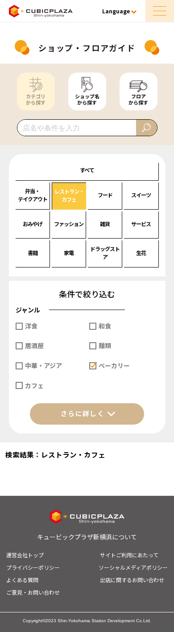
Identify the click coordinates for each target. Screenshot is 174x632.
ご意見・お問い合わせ (33, 592)
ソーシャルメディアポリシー (133, 567)
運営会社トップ (25, 555)
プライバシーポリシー (33, 567)
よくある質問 (22, 579)
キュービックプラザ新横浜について (87, 536)
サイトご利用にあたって (129, 555)
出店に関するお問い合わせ (132, 579)
